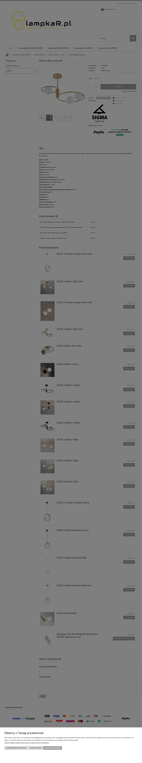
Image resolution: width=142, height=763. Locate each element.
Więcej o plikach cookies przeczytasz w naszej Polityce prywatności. (26, 743)
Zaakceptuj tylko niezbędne (16, 748)
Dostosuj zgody (35, 748)
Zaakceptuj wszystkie (52, 748)
